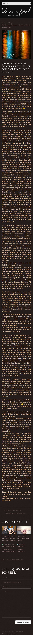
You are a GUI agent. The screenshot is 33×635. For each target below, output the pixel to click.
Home (4, 23)
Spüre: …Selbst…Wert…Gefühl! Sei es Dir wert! (23, 538)
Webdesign (14, 634)
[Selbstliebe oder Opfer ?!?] (24, 545)
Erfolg (10, 23)
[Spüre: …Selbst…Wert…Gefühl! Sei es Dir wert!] (24, 530)
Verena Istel (17, 510)
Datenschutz (6, 634)
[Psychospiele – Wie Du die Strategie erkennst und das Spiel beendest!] (9, 530)
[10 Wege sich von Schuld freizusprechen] (9, 545)
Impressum (19, 632)
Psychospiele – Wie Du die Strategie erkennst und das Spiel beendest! (9, 538)
